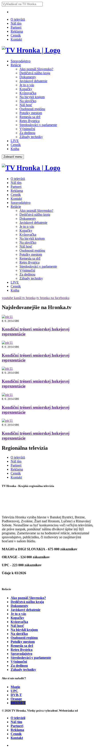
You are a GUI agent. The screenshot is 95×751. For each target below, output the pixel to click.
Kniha (15, 149)
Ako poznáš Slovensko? (36, 69)
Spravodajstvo (20, 61)
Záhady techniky (31, 137)
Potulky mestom (30, 113)
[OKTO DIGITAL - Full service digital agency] (84, 710)
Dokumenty (27, 77)
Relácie (16, 65)
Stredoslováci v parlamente (38, 125)
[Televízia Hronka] (31, 50)
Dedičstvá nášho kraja (34, 73)
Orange (16, 699)
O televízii (18, 19)
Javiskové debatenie (33, 81)
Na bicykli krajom (32, 97)
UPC (14, 691)
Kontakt (16, 39)
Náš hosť (25, 105)
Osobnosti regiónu (32, 109)
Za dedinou (27, 133)
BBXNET (18, 703)
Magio (15, 687)
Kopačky (25, 89)
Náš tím (16, 23)
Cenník (16, 35)
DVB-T (16, 695)
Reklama (17, 31)
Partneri (16, 27)
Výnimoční (27, 129)
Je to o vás (26, 85)
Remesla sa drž (29, 117)
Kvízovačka (27, 93)
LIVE (15, 141)
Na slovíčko (27, 101)
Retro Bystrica (29, 121)
